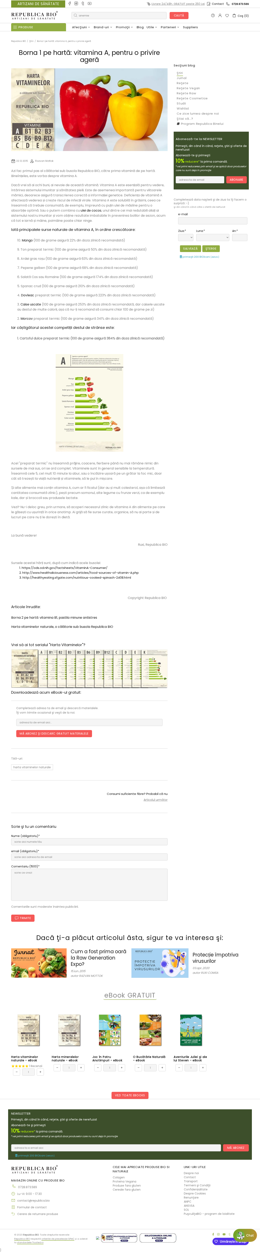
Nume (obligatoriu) (24, 836)
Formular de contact (32, 1207)
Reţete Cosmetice (192, 98)
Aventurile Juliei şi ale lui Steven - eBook (190, 1058)
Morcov (27, 318)
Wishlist (183, 108)
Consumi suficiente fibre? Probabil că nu (137, 794)
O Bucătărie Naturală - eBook (149, 1058)
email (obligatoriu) (24, 851)
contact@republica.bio (33, 1200)
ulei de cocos (91, 210)
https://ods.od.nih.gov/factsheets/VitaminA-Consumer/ (64, 568)
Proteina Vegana (124, 1181)
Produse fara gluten (127, 1185)
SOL (186, 1210)
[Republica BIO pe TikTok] (83, 3)
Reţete (182, 83)
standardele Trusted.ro (30, 1242)
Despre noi (191, 1173)
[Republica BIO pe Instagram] (76, 3)
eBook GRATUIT (130, 995)
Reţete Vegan (188, 88)
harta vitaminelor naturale (32, 767)
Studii (181, 103)
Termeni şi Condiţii (197, 1185)
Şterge (211, 249)
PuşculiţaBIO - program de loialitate (209, 1214)
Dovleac (27, 295)
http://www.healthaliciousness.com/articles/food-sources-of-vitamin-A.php (80, 573)
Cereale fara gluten (127, 1189)
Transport (191, 1181)
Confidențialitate (196, 1189)
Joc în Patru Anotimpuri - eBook (107, 1058)
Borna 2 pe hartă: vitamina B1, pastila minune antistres (54, 617)
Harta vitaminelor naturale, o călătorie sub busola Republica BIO (62, 626)
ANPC (187, 1201)
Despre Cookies (195, 1193)
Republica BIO (34, 15)
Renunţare (191, 1197)
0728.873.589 (240, 4)
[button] (245, 1235)
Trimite (25, 918)
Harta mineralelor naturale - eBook (65, 1058)
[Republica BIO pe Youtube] (90, 3)
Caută (179, 15)
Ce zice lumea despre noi (198, 113)
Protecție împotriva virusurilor (215, 958)
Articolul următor (156, 800)
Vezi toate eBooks (130, 1095)
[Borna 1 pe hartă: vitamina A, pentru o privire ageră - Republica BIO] (89, 402)
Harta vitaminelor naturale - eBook (24, 1058)
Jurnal (182, 78)
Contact (218, 4)
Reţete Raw (186, 93)
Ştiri (31, 41)
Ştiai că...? (185, 118)
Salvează (190, 249)
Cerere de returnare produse (37, 1214)
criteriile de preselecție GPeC (57, 1238)
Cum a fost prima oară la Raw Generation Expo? (98, 957)
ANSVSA (189, 1205)
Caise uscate (31, 304)
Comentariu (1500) (24, 866)
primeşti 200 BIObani (200, 257)
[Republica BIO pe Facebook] (69, 3)
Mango (27, 240)
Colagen (119, 1177)
